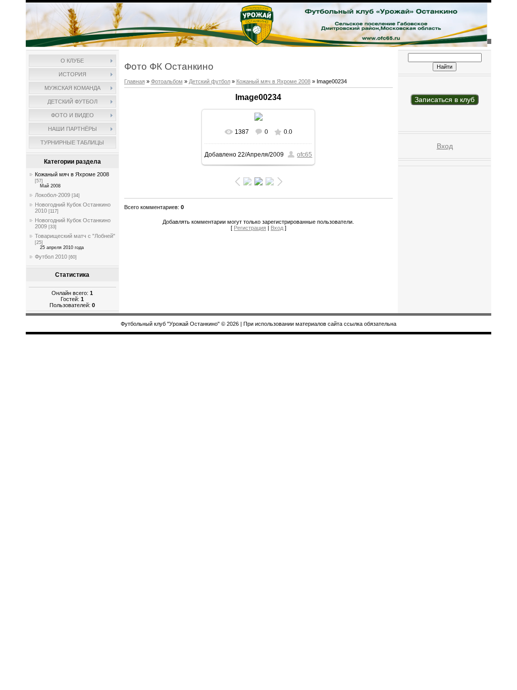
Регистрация (250, 228)
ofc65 (304, 154)
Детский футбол (209, 81)
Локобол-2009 (52, 195)
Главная (134, 81)
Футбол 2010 (51, 257)
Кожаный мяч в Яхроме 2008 (72, 174)
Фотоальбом (167, 81)
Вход (277, 228)
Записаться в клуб (445, 99)
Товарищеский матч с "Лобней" (75, 236)
